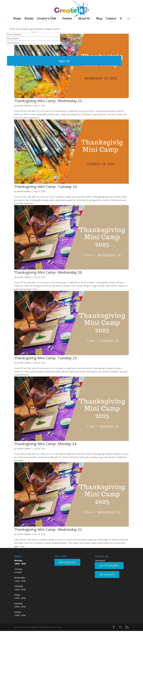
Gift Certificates (67, 562)
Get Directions (107, 574)
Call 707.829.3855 (109, 565)
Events (29, 18)
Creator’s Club (46, 18)
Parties (67, 18)
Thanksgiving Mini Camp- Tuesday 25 (45, 357)
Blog (99, 18)
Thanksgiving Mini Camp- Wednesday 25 (48, 100)
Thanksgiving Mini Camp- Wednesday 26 (48, 272)
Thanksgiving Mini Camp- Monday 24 (45, 443)
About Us (84, 18)
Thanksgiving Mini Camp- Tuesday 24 (45, 186)
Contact (111, 18)
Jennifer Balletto (24, 105)
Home (17, 18)
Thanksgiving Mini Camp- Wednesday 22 (48, 529)
